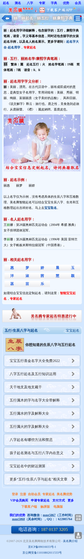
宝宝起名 (72, 330)
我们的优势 (17, 515)
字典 (54, 3)
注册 (23, 494)
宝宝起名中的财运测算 (27, 466)
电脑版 (58, 506)
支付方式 (58, 500)
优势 (66, 3)
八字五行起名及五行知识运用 (33, 374)
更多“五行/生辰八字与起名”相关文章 (38, 479)
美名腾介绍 (70, 541)
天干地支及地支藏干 (26, 387)
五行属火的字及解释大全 (29, 426)
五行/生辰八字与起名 (21, 330)
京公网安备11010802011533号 (42, 552)
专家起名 (48, 494)
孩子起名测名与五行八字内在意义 (36, 453)
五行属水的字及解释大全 (29, 413)
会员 (78, 3)
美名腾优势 (64, 494)
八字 (30, 3)
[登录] (78, 535)
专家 (42, 3)
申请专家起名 (40, 500)
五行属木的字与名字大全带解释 (35, 400)
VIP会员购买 (19, 500)
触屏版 (45, 506)
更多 (71, 500)
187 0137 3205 (43, 529)
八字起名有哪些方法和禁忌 (31, 440)
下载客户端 (29, 506)
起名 (6, 3)
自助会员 (34, 494)
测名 (18, 3)
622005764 (65, 519)
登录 (15, 494)
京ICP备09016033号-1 (42, 547)
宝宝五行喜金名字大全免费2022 (35, 361)
